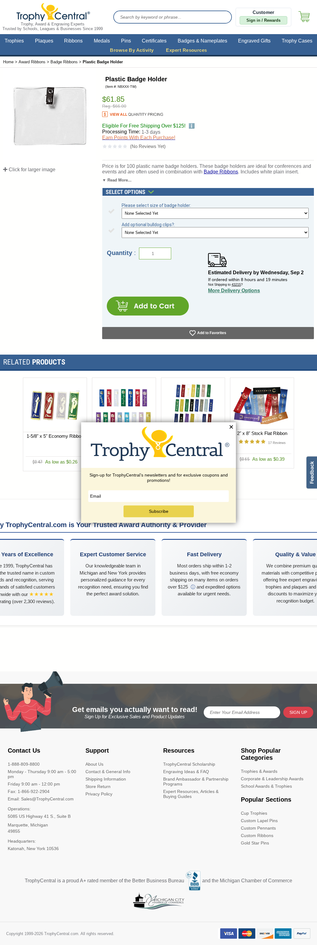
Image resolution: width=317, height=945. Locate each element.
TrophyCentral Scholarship (189, 764)
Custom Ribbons (257, 835)
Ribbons (73, 40)
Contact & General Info (107, 771)
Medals (102, 40)
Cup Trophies (254, 813)
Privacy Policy (98, 793)
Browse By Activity (132, 50)
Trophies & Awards (259, 771)
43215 (236, 284)
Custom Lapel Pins (259, 820)
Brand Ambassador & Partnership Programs (195, 781)
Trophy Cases (297, 40)
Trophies (14, 40)
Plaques (44, 40)
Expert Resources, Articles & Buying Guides (191, 794)
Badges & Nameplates (202, 40)
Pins (126, 40)
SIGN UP (298, 712)
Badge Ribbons (64, 62)
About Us (94, 764)
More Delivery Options (234, 290)
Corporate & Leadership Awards (272, 778)
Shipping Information (105, 779)
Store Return (98, 786)
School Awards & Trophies (266, 786)
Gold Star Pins (255, 842)
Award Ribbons (32, 62)
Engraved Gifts (254, 40)
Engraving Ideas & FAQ (186, 771)
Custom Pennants (258, 828)
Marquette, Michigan (28, 824)
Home (8, 62)
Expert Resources (186, 50)
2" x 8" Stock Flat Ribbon (262, 433)
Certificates (154, 40)
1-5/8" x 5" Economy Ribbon (55, 436)
